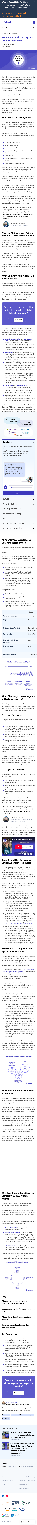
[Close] (34, 2)
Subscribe (18, 320)
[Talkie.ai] (6, 22)
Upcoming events (7, 1481)
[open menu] (34, 22)
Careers (4, 1484)
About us (4, 1477)
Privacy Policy (23, 1484)
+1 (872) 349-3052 (12, 1467)
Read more (18, 493)
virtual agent (29, 1415)
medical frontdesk (17, 1415)
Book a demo (18, 1393)
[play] (5, 487)
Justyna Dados (9, 44)
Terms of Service (24, 1488)
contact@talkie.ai (28, 1467)
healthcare (5, 1415)
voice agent (6, 1418)
